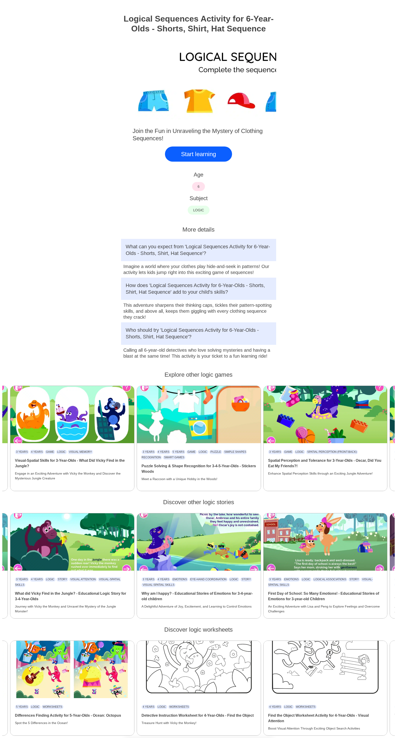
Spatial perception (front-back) (332, 451)
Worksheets (52, 706)
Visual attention (83, 579)
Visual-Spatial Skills (158, 584)
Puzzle (215, 451)
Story (62, 579)
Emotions (180, 579)
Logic (61, 451)
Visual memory (80, 451)
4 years (37, 451)
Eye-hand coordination (208, 579)
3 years (22, 451)
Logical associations (330, 579)
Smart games (174, 457)
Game (50, 451)
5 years (178, 451)
